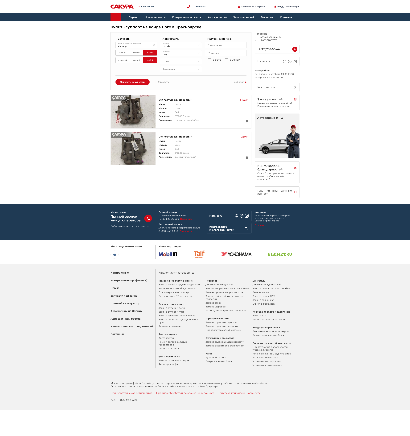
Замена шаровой (215, 306)
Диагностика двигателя (267, 284)
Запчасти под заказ (124, 295)
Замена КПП (260, 315)
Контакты (286, 17)
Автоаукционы (217, 17)
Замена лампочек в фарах (174, 360)
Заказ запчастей (243, 17)
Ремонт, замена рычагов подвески (225, 310)
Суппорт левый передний (175, 99)
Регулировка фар (169, 364)
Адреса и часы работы (126, 318)
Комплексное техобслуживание (178, 288)
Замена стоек (213, 302)
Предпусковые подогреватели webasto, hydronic (271, 348)
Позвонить (186, 219)
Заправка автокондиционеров (271, 331)
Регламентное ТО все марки (175, 296)
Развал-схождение (170, 326)
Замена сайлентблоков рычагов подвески (224, 297)
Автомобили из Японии (127, 311)
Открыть (259, 225)
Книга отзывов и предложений (132, 326)
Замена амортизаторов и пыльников (227, 288)
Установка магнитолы (265, 357)
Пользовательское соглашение (131, 393)
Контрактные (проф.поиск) (129, 280)
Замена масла (261, 292)
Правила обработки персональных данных (185, 393)
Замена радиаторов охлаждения (224, 345)
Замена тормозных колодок (221, 326)
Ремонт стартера (169, 348)
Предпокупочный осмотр (174, 292)
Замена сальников (263, 300)
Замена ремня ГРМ (264, 296)
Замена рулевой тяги (171, 311)
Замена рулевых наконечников (177, 315)
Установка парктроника (267, 361)
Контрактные (120, 272)
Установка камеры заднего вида (272, 353)
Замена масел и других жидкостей (179, 284)
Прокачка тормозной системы (223, 330)
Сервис (133, 17)
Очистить (163, 82)
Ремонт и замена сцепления (269, 319)
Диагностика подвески (219, 284)
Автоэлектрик (167, 338)
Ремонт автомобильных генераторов (173, 343)
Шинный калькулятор (125, 303)
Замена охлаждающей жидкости (224, 341)
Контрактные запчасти (186, 17)
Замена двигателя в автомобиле (272, 288)
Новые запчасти (155, 17)
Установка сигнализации (267, 365)
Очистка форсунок (264, 303)
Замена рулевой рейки (172, 307)
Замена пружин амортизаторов (224, 292)
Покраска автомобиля (218, 361)
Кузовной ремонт (215, 357)
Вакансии (267, 17)
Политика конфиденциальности (239, 393)
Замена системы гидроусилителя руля (178, 321)
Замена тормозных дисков (221, 322)
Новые (115, 288)
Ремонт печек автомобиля (268, 335)
